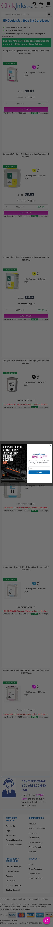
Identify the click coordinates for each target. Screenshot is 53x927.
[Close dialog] (50, 446)
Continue (39, 472)
